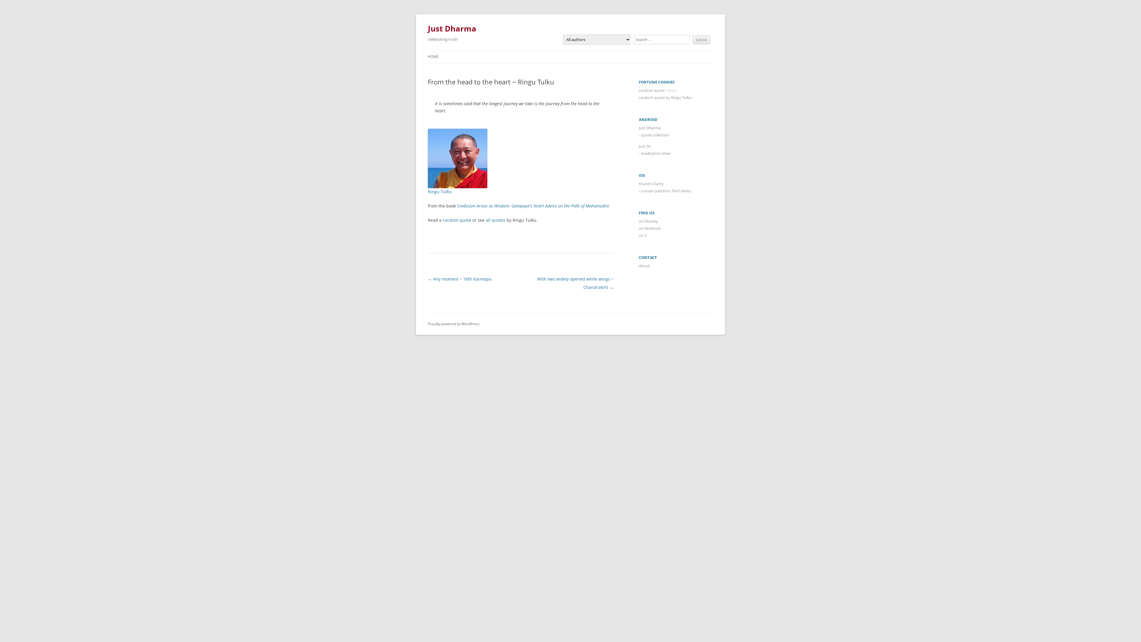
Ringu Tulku (440, 191)
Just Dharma (452, 28)
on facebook (650, 228)
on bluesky (648, 221)
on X (643, 235)
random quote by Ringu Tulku (665, 97)
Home (433, 56)
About (644, 265)
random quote (457, 220)
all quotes (495, 220)
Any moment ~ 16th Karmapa (459, 279)
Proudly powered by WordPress (454, 323)
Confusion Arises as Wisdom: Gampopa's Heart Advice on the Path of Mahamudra (533, 206)
